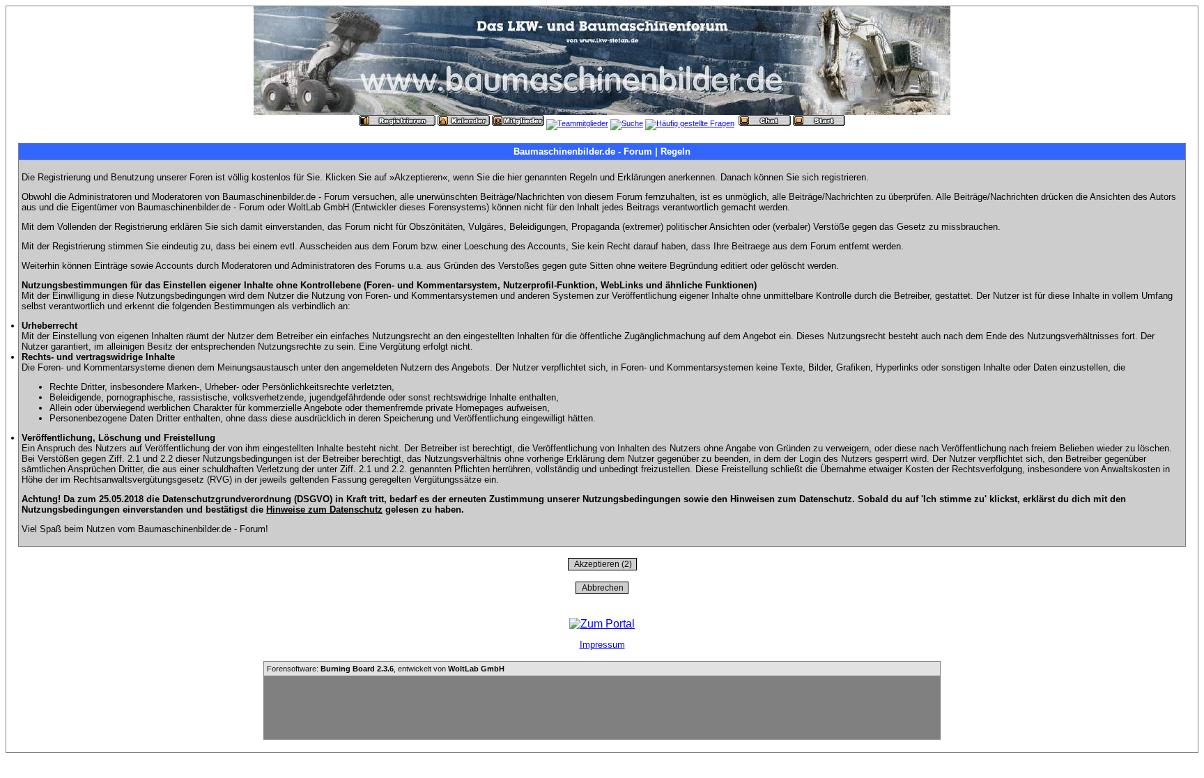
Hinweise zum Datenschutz (324, 509)
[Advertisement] (602, 707)
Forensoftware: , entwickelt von (385, 668)
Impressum (602, 644)
